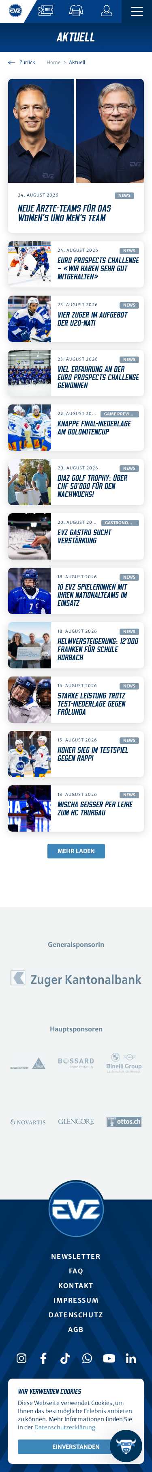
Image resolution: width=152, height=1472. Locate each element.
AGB (76, 1329)
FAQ (76, 1271)
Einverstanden (76, 1446)
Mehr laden (76, 851)
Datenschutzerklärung (64, 1427)
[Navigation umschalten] (137, 11)
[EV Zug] (76, 1209)
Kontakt (76, 1286)
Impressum (76, 1300)
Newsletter (76, 1256)
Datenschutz (76, 1315)
